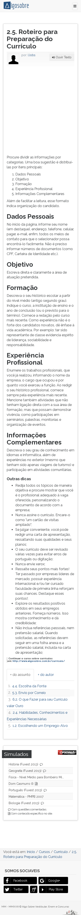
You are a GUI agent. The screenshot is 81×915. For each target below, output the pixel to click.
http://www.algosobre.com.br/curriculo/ (39, 661)
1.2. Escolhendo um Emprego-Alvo (40, 726)
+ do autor (46, 675)
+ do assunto (20, 675)
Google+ (54, 880)
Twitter (18, 889)
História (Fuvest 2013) (23, 764)
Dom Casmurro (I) (21, 783)
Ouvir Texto (63, 57)
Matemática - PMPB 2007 (26, 796)
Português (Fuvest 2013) (25, 790)
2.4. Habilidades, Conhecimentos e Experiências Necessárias (37, 716)
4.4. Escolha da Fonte (29, 686)
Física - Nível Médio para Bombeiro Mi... (36, 777)
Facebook (20, 880)
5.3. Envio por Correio (29, 693)
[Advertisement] (40, 110)
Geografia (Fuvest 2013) (25, 771)
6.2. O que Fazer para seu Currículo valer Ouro (37, 702)
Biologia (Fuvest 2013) (24, 803)
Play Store (56, 889)
